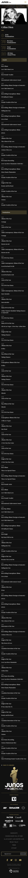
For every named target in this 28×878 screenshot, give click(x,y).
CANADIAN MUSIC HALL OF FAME (14, 836)
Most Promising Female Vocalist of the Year (13, 759)
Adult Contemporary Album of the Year (12, 232)
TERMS (14, 845)
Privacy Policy (14, 842)
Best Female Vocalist (7, 74)
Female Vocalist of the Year (9, 102)
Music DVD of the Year (7, 307)
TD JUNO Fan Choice (7, 258)
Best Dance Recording (7, 160)
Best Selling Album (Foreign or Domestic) (13, 85)
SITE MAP (14, 848)
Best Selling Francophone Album (10, 94)
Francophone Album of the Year (10, 362)
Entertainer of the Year (7, 626)
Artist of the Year (6, 227)
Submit (23, 853)
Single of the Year (6, 183)
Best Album (4, 66)
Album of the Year (6, 138)
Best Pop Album (6, 509)
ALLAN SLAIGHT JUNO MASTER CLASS (14, 839)
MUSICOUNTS (14, 833)
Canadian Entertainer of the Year (10, 648)
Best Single (4, 534)
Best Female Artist (6, 484)
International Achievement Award (11, 80)
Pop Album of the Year (7, 354)
